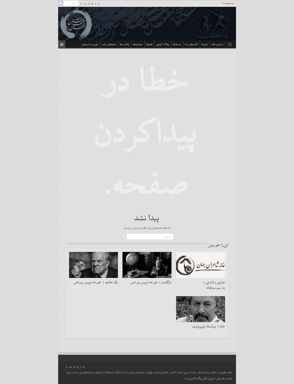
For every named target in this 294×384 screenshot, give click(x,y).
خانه (229, 44)
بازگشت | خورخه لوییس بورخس (151, 282)
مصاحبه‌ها (138, 44)
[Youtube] (92, 3)
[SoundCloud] (85, 3)
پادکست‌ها (124, 44)
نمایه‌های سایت (109, 44)
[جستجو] (60, 3)
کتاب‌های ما (192, 44)
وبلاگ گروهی (162, 44)
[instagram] (81, 3)
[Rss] (98, 3)
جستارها (177, 44)
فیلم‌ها (149, 44)
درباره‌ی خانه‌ (217, 44)
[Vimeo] (89, 3)
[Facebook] (96, 3)
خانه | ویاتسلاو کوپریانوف (208, 326)
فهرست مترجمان (89, 44)
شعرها (205, 44)
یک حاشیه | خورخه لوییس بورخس (96, 282)
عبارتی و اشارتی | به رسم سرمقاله (214, 285)
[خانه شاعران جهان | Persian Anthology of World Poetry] (147, 23)
